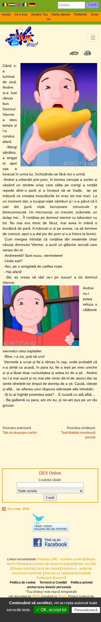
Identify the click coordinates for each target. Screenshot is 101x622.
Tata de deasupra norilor (20, 432)
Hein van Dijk (86, 564)
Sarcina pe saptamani (60, 573)
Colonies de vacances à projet (53, 564)
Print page (87, 53)
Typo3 (62, 596)
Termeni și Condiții (53, 582)
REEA (36, 596)
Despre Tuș (39, 14)
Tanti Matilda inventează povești (78, 435)
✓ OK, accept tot (51, 610)
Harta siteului (61, 14)
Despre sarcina (23, 568)
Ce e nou (21, 14)
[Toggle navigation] (93, 38)
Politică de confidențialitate (53, 617)
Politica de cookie (23, 582)
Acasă (6, 14)
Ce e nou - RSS (18, 509)
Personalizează (85, 610)
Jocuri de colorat (48, 568)
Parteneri (80, 14)
